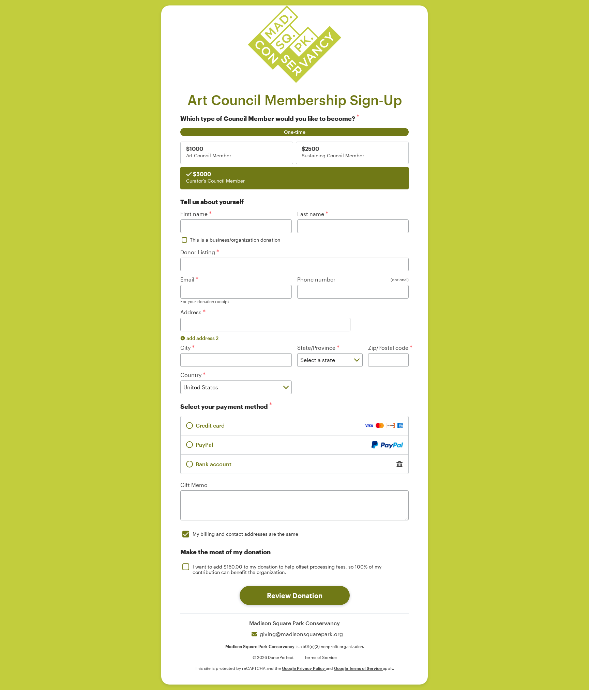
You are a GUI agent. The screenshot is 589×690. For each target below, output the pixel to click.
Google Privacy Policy (304, 668)
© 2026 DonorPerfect (273, 657)
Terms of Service (320, 657)
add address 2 (202, 338)
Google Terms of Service (358, 668)
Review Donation (294, 595)
